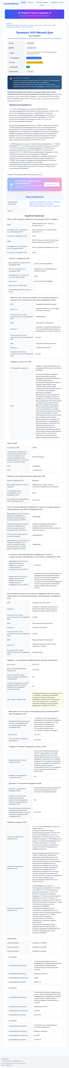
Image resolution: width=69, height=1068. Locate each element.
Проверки (8, 23)
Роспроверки (5, 1059)
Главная (23, 2)
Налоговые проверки (42, 2)
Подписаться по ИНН (57, 2)
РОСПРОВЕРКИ (11, 3)
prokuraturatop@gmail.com (15, 1061)
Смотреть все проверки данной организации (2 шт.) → (25, 174)
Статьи (42, 5)
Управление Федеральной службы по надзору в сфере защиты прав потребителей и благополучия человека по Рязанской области (31, 26)
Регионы (30, 2)
